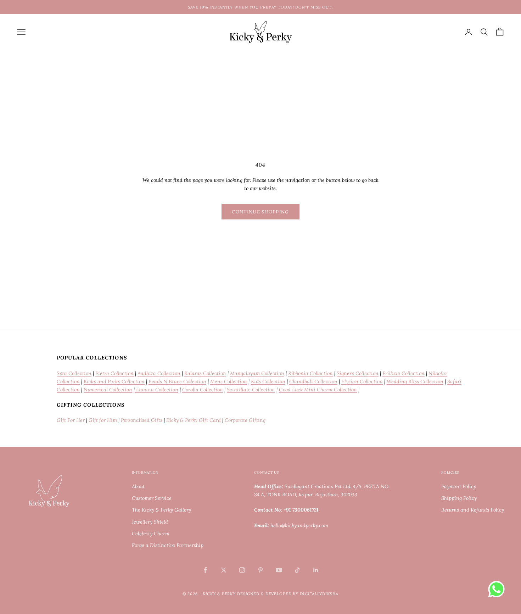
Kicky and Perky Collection (114, 381)
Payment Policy (458, 486)
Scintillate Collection (251, 389)
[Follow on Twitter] (223, 570)
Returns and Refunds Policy (472, 510)
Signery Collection (358, 373)
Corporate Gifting (245, 420)
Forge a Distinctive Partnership (167, 545)
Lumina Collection (156, 389)
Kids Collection (268, 381)
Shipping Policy (459, 498)
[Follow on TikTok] (297, 570)
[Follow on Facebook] (205, 570)
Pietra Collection (114, 373)
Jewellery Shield (150, 522)
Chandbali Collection (313, 381)
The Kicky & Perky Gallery (161, 510)
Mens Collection (228, 381)
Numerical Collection (108, 389)
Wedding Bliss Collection (415, 381)
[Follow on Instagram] (242, 570)
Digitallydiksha (319, 593)
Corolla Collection (202, 389)
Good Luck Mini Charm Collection (318, 389)
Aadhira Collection (159, 373)
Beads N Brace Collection (177, 381)
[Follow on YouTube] (278, 570)
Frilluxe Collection (403, 373)
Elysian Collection (362, 381)
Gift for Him (103, 420)
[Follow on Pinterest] (260, 570)
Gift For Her (71, 420)
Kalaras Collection (205, 373)
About (138, 486)
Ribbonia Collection (310, 373)
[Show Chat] (498, 589)
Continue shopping (260, 212)
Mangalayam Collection (257, 373)
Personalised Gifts (141, 420)
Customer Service (152, 498)
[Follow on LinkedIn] (315, 570)
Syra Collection (74, 373)
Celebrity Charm (150, 533)
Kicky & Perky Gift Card (193, 420)
